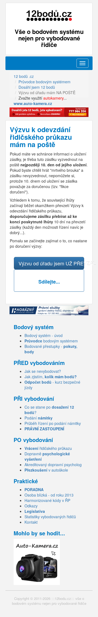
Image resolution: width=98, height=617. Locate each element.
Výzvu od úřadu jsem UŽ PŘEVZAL (51, 263)
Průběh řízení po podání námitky (52, 423)
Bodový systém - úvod (43, 335)
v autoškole (46, 470)
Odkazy (31, 505)
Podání (38, 418)
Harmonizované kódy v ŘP (47, 500)
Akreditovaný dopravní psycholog (53, 464)
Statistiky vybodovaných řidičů (50, 516)
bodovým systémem (51, 341)
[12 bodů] (49, 15)
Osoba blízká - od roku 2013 (49, 495)
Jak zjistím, (50, 376)
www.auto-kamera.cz (33, 103)
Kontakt (31, 522)
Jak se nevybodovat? (42, 371)
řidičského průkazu (48, 448)
